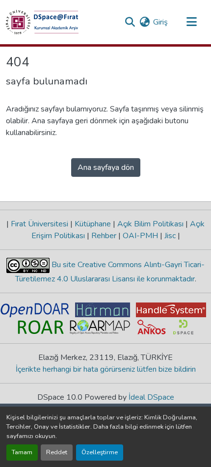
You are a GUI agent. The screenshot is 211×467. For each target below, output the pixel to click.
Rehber (103, 235)
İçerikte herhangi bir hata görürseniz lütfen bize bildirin (106, 369)
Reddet (56, 452)
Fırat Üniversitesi (39, 224)
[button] (42, 22)
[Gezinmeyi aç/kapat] (191, 22)
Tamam (22, 452)
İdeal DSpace (151, 397)
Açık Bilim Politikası (150, 224)
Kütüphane (93, 224)
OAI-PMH (140, 235)
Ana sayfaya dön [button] (106, 167)
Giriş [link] (160, 22)
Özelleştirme (99, 452)
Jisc (170, 235)
